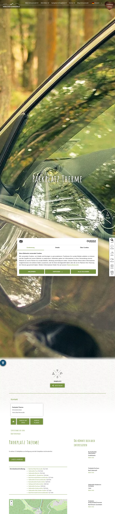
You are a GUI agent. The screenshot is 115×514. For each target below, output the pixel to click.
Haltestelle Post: (33, 471)
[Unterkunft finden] (109, 10)
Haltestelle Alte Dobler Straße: (37, 490)
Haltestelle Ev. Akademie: (35, 475)
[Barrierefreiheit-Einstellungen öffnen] (3, 363)
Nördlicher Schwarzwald (9, 7)
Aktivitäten (44, 3)
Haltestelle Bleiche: (34, 473)
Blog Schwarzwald (82, 3)
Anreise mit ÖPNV (23, 422)
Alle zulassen (83, 271)
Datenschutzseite (73, 265)
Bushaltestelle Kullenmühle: (36, 482)
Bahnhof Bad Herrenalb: (35, 469)
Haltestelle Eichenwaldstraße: (37, 480)
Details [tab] (57, 247)
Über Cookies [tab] (84, 247)
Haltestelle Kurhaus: (34, 486)
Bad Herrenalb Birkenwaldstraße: (38, 477)
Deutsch (96, 3)
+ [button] (11, 501)
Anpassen (56, 271)
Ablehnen (31, 271)
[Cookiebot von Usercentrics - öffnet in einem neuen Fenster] (88, 241)
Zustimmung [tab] (31, 247)
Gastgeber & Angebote (58, 3)
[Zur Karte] (13, 421)
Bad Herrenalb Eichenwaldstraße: (38, 492)
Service (71, 3)
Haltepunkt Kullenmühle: (35, 484)
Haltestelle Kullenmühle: (35, 488)
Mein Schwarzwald (31, 3)
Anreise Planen (36, 422)
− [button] (11, 504)
